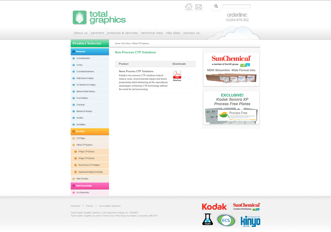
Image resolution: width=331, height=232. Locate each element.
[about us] (81, 32)
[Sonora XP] (232, 108)
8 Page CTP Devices (86, 158)
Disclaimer (75, 206)
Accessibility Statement (109, 206)
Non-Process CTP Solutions (89, 165)
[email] (198, 6)
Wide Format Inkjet (84, 186)
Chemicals (80, 105)
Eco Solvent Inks (82, 192)
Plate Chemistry (82, 178)
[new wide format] (232, 70)
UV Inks (79, 65)
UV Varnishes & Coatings (85, 85)
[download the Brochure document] (177, 76)
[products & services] (122, 32)
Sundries (79, 118)
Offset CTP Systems (84, 145)
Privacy (89, 206)
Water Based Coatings (84, 78)
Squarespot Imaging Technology (90, 172)
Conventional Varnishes (85, 71)
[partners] (97, 32)
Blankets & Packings (84, 111)
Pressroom (80, 51)
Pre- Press (80, 131)
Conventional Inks (83, 58)
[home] (104, 22)
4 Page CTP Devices (86, 151)
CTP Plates (80, 138)
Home (117, 43)
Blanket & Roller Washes (85, 91)
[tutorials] (173, 32)
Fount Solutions (82, 98)
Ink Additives (81, 124)
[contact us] (191, 32)
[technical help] (152, 32)
